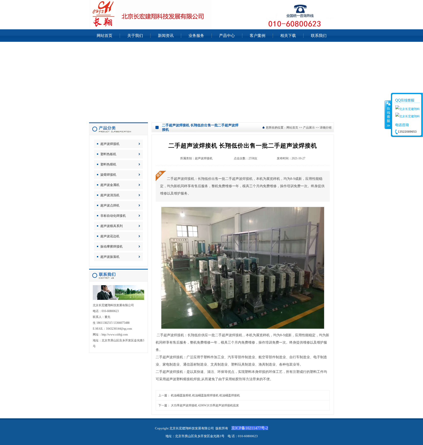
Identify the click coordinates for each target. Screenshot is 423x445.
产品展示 (309, 127)
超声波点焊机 (109, 205)
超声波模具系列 (111, 226)
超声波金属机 (109, 185)
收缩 (388, 114)
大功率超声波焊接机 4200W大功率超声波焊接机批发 (205, 405)
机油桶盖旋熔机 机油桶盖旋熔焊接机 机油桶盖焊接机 (205, 395)
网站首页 (292, 127)
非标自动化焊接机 (113, 215)
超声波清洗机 (109, 195)
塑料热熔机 (108, 164)
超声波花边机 (109, 236)
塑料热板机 (108, 154)
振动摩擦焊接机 (111, 246)
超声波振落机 (109, 257)
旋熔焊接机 (108, 174)
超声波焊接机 (109, 144)
